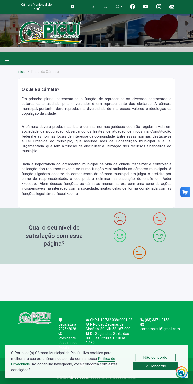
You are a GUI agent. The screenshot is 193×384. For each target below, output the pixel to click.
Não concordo (155, 357)
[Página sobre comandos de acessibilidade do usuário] (119, 6)
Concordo (157, 366)
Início (22, 72)
